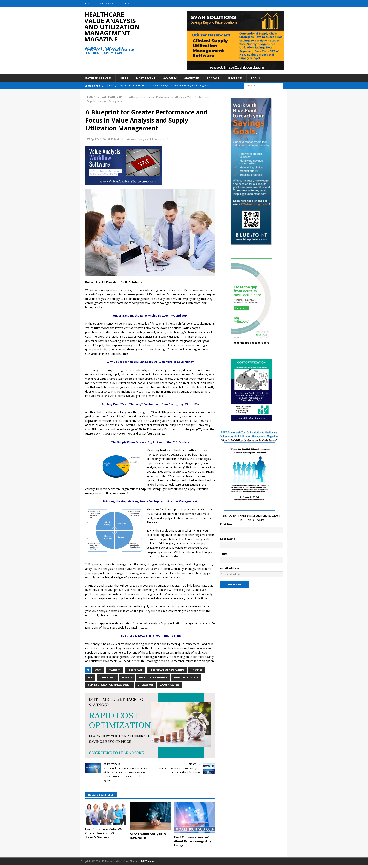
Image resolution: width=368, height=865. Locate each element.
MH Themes (147, 861)
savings (127, 677)
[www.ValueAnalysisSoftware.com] (123, 182)
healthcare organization (167, 670)
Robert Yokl (117, 139)
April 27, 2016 (98, 139)
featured (114, 670)
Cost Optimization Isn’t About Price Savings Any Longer (192, 841)
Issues (123, 78)
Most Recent (145, 78)
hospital (196, 670)
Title (223, 553)
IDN (90, 677)
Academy (169, 78)
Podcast (213, 78)
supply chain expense (153, 677)
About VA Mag (106, 3)
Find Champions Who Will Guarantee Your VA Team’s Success (104, 833)
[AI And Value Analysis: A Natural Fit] (150, 816)
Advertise (191, 78)
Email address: (230, 568)
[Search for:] (263, 85)
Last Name (227, 539)
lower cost (107, 677)
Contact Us (128, 3)
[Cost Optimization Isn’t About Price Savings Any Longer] (194, 817)
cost (98, 670)
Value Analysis (139, 139)
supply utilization (186, 677)
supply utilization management (109, 684)
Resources (235, 78)
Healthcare (135, 670)
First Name (227, 524)
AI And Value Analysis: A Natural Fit (148, 836)
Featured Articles (98, 78)
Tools (255, 78)
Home (87, 3)
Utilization (145, 684)
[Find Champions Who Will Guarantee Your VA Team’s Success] (106, 813)
